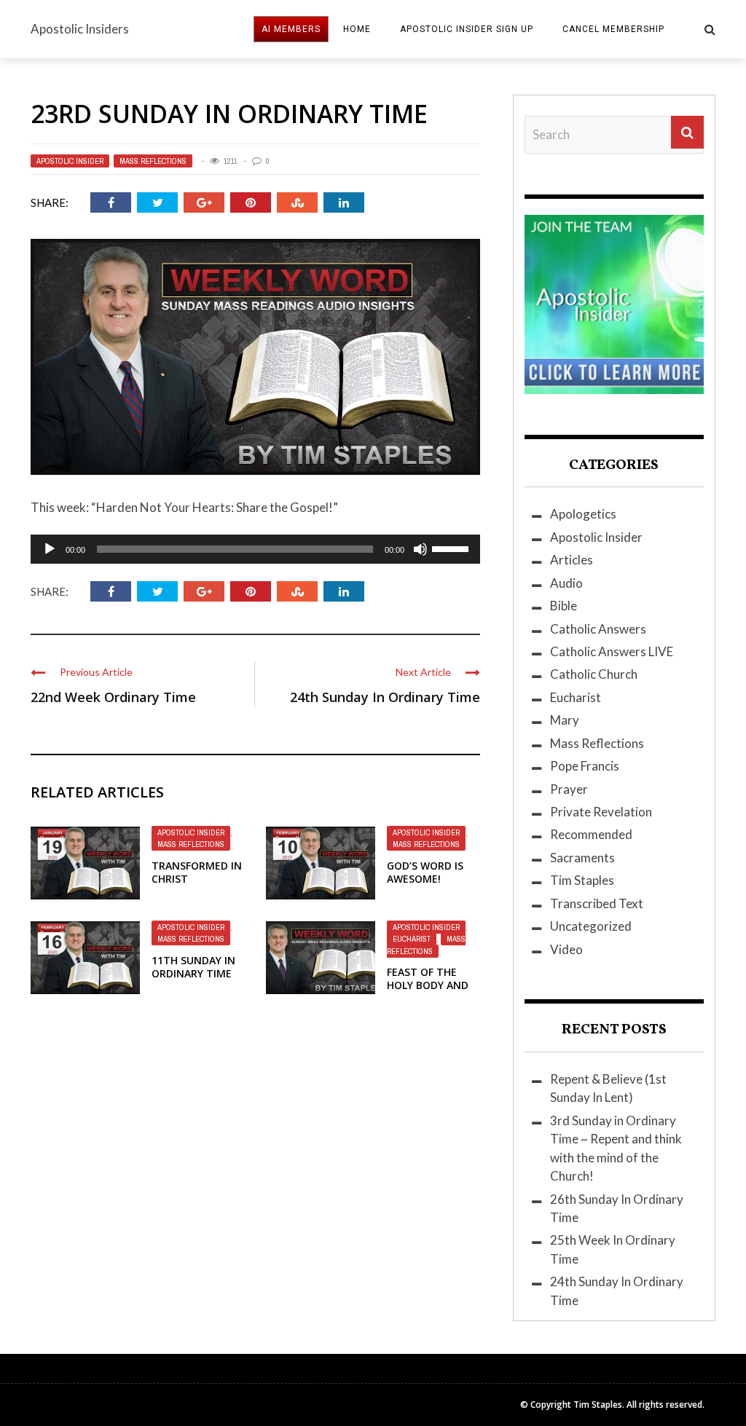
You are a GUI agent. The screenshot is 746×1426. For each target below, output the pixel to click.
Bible (563, 605)
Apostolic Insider (69, 161)
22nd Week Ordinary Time (113, 697)
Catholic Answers (598, 629)
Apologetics (583, 513)
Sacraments (582, 857)
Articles (571, 559)
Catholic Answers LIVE (611, 651)
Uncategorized (591, 926)
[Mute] (420, 549)
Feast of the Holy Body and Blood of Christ (432, 985)
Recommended (591, 834)
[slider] (452, 548)
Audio (566, 583)
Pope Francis (584, 765)
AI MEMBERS (291, 29)
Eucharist (412, 939)
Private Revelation (601, 811)
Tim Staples (582, 880)
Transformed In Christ (197, 872)
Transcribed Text (596, 903)
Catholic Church (593, 674)
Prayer (569, 789)
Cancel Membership (613, 29)
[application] (255, 549)
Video (566, 949)
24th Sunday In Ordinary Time (385, 697)
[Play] (49, 549)
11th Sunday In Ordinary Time (193, 966)
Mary (564, 720)
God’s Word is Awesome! (425, 872)
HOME (357, 29)
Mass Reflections (152, 161)
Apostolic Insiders (80, 28)
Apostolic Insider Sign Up (466, 29)
